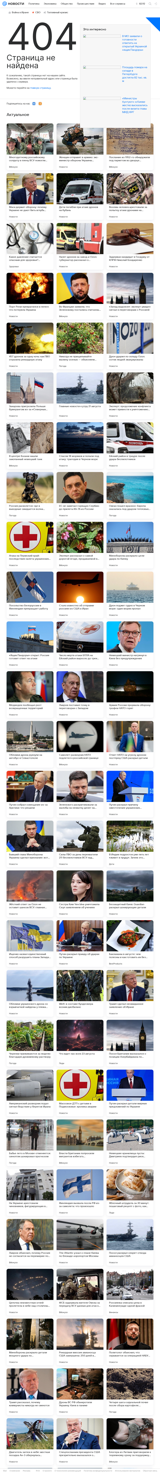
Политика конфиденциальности (98, 1471)
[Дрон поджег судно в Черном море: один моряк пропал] (130, 595)
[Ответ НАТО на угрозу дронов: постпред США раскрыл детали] (130, 744)
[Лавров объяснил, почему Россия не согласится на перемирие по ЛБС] (30, 1242)
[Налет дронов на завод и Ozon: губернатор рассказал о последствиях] (80, 246)
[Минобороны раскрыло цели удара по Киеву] (130, 545)
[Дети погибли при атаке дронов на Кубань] (80, 196)
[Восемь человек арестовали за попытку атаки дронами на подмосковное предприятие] (130, 196)
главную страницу (40, 87)
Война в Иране (20, 12)
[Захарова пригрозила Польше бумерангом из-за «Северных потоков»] (30, 395)
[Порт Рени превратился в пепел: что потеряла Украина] (30, 296)
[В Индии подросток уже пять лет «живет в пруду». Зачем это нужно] (130, 844)
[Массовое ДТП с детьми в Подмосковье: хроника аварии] (80, 1093)
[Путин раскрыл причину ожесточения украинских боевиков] (130, 794)
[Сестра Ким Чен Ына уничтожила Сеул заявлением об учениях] (80, 893)
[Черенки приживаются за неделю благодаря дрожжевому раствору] (30, 1043)
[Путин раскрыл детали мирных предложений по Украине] (130, 1093)
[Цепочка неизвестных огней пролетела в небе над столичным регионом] (30, 1292)
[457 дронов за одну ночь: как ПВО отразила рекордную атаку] (30, 346)
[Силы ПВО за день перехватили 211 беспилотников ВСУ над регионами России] (80, 844)
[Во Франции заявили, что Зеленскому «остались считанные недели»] (80, 296)
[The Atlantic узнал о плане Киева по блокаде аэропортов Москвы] (80, 1242)
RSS (38, 1471)
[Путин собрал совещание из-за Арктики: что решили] (30, 794)
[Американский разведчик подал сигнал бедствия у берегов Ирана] (30, 1093)
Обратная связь (150, 1471)
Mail (5, 1471)
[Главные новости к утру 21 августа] (80, 395)
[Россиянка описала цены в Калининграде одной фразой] (130, 1292)
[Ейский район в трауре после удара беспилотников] (130, 445)
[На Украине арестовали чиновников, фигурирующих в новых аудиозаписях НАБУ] (30, 1192)
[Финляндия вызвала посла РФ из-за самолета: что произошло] (80, 1192)
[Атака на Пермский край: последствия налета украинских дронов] (30, 545)
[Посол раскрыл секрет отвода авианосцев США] (130, 1242)
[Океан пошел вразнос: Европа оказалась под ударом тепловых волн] (130, 495)
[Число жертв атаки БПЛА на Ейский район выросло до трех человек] (80, 644)
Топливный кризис (57, 12)
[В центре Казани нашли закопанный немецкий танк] (30, 445)
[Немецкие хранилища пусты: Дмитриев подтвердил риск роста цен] (130, 1142)
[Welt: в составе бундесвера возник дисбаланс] (80, 993)
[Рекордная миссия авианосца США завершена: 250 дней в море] (80, 1342)
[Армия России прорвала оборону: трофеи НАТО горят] (130, 694)
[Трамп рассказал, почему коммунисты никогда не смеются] (30, 1391)
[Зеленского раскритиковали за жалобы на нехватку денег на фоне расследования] (80, 794)
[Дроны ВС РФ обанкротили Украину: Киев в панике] (80, 1391)
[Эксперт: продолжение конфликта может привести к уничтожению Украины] (130, 395)
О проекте (47, 1471)
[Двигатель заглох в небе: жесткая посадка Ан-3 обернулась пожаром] (30, 1441)
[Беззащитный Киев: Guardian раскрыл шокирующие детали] (130, 893)
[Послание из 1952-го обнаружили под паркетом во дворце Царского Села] (130, 146)
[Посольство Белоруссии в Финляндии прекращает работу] (30, 595)
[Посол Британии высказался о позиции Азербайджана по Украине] (130, 1043)
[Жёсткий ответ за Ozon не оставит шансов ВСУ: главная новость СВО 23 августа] (30, 893)
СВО (37, 12)
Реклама (26, 1471)
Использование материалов (127, 1471)
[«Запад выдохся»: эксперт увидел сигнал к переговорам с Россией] (130, 296)
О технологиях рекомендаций (68, 1471)
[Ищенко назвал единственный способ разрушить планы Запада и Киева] (30, 943)
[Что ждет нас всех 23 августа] (80, 1043)
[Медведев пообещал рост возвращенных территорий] (30, 694)
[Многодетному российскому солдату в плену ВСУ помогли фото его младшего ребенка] (30, 146)
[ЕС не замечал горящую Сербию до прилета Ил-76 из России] (80, 495)
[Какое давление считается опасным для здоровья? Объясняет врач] (30, 246)
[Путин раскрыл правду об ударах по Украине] (80, 943)
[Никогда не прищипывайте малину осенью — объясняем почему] (80, 346)
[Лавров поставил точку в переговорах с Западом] (80, 694)
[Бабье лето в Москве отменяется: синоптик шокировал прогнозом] (30, 1142)
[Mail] (4, 3)
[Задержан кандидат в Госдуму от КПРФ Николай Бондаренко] (130, 246)
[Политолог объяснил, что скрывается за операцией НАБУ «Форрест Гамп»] (130, 1342)
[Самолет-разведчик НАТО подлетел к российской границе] (80, 744)
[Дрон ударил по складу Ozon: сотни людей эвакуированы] (130, 346)
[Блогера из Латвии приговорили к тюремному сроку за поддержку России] (130, 1441)
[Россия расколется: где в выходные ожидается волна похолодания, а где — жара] (30, 495)
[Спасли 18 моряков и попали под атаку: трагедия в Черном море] (80, 445)
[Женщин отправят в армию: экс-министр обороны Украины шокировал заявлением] (80, 146)
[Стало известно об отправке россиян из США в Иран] (80, 595)
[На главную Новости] (15, 3)
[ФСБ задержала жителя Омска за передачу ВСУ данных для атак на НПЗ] (80, 1292)
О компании (15, 1471)
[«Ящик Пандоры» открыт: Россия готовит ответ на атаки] (30, 644)
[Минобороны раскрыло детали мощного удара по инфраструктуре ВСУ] (30, 1342)
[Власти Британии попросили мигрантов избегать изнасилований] (80, 1142)
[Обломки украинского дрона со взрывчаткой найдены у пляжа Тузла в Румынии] (30, 993)
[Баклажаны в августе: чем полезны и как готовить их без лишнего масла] (130, 943)
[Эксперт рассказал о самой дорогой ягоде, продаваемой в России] (80, 545)
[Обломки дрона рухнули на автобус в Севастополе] (30, 744)
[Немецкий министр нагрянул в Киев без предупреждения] (130, 644)
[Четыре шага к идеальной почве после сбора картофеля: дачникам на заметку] (130, 1391)
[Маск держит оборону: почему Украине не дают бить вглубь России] (30, 196)
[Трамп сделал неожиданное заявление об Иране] (130, 993)
